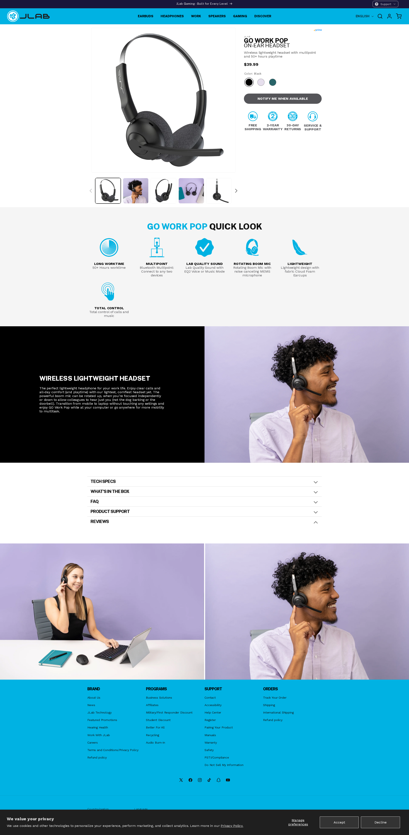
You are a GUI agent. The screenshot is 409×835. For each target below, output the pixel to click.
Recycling (152, 735)
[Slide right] (236, 190)
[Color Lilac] (261, 82)
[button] (385, 4)
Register (210, 720)
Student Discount (158, 720)
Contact (210, 697)
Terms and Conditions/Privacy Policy (112, 750)
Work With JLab (98, 735)
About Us (93, 697)
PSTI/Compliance (216, 757)
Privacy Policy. (232, 826)
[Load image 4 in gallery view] (191, 191)
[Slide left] (90, 190)
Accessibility (213, 705)
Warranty (210, 742)
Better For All (155, 727)
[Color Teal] (273, 82)
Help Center (212, 712)
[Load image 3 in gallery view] (163, 191)
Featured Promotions (102, 720)
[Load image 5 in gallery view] (219, 191)
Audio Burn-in (155, 742)
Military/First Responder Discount (169, 712)
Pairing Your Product (218, 727)
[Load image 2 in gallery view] (135, 191)
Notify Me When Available (283, 99)
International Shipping (278, 712)
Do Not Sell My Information (223, 765)
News (91, 705)
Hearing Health (97, 727)
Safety (209, 750)
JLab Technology (99, 712)
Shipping (269, 705)
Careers (92, 742)
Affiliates (152, 705)
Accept (339, 822)
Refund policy (97, 757)
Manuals (210, 735)
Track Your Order (274, 697)
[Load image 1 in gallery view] (108, 191)
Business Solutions (159, 697)
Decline (380, 822)
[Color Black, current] (249, 82)
